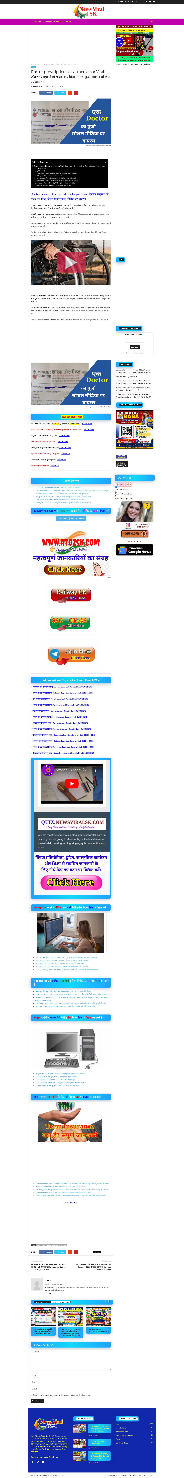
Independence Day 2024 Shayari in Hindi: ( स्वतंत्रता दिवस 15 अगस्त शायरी (63, 497)
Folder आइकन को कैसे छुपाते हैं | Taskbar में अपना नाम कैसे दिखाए (57, 1086)
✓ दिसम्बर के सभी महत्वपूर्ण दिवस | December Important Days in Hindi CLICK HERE (62, 753)
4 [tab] (137, 541)
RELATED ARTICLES (42, 1302)
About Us (133, 1475)
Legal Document (111, 1475)
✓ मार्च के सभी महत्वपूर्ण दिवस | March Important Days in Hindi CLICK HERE (59, 699)
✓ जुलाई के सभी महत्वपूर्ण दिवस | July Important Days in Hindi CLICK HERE (59, 723)
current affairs (121, 1428)
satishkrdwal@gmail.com (49, 1457)
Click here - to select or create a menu (52, 22)
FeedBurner (139, 353)
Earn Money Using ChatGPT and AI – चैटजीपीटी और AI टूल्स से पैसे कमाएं (62, 960)
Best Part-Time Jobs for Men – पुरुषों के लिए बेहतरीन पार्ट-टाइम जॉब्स (60, 963)
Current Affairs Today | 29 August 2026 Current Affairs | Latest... (100, 1456)
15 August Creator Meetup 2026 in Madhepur (99, 1330)
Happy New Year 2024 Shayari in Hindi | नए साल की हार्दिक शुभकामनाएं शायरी (63, 503)
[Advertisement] (70, 43)
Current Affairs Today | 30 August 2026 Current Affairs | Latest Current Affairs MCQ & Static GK (133, 371)
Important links (42, 168)
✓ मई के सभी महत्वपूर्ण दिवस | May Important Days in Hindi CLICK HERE (58, 711)
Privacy (151, 1475)
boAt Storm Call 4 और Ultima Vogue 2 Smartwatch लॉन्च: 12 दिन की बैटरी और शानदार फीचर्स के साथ (71, 994)
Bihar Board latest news (124, 1435)
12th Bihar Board (122, 1443)
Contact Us (123, 1475)
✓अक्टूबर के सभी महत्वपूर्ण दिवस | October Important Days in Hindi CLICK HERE (62, 741)
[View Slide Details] (134, 520)
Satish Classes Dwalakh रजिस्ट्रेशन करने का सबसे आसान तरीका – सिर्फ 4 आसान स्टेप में (43, 1331)
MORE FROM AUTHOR (61, 1302)
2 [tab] (131, 541)
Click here (66, 454)
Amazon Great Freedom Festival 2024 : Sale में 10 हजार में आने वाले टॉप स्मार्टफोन (65, 1006)
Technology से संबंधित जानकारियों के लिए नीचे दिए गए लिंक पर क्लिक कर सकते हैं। (57, 180)
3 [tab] (134, 541)
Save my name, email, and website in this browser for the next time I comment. (62, 1395)
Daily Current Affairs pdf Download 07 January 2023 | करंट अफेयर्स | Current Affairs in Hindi (93, 1267)
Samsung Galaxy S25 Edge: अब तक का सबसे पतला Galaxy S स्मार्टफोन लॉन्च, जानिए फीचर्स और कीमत (71, 1003)
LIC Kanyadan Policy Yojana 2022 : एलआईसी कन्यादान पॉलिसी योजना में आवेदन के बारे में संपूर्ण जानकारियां (72, 1190)
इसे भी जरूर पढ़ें (41, 171)
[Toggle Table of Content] (103, 163)
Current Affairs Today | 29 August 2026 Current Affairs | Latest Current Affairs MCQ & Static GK (133, 382)
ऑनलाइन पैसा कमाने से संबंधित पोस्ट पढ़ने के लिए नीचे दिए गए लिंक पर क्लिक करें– (56, 178)
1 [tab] (129, 541)
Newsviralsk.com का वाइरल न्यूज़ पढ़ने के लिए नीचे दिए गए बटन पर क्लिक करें (56, 173)
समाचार (38, 64)
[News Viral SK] (92, 11)
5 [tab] (140, 541)
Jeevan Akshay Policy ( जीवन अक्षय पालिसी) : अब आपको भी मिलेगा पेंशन (60, 1187)
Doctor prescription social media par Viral (51, 1245)
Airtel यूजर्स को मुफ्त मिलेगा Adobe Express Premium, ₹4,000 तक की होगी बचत (63, 991)
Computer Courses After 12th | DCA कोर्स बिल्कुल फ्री (55, 1080)
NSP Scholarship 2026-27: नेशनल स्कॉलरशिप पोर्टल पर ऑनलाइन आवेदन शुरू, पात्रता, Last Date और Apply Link (71, 1332)
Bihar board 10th (122, 1432)
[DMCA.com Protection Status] (134, 464)
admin (35, 86)
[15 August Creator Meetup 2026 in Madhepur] (98, 1316)
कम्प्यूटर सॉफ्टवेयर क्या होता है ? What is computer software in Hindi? (60, 1074)
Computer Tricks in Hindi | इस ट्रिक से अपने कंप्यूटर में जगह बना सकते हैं (61, 1083)
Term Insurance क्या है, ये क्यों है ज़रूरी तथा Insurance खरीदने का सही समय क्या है (63, 1193)
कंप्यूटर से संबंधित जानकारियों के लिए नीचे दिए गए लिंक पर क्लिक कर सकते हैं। (56, 183)
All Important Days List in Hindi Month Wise (50, 176)
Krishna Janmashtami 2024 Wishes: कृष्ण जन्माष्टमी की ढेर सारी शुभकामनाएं (62, 494)
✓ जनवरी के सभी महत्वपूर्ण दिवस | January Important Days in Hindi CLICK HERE (61, 687)
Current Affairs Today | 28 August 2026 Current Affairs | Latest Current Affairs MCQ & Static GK (133, 395)
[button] (152, 22)
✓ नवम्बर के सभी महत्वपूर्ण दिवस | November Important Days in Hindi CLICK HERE (62, 747)
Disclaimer (142, 1475)
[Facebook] (146, 2)
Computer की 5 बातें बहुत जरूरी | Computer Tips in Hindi (56, 1077)
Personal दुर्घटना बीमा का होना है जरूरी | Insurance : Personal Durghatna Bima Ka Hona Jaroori (71, 1196)
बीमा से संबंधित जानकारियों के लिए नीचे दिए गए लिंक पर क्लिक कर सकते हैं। (55, 185)
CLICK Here (87, 424)
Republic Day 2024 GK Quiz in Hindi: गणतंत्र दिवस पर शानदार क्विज (60, 500)
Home (32, 64)
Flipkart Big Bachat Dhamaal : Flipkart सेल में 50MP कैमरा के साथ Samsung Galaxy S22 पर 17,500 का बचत (48, 1267)
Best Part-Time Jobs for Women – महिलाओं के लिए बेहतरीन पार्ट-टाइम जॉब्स (62, 966)
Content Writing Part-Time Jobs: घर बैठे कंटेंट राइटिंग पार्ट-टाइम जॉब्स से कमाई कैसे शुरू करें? (67, 969)
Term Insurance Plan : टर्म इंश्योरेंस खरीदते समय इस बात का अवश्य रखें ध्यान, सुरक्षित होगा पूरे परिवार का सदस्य (72, 1184)
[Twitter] (150, 2)
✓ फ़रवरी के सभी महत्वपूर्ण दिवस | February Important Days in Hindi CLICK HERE (62, 693)
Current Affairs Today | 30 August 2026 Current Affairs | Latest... (100, 1428)
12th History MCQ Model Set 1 (127, 377)
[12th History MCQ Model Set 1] (79, 1443)
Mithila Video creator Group (95, 1325)
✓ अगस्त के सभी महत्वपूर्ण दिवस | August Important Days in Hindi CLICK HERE (61, 729)
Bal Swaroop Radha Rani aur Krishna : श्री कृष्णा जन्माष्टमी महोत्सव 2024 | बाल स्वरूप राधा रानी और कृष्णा (72, 491)
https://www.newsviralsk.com (54, 1284)
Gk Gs (118, 1439)
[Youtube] (154, 2)
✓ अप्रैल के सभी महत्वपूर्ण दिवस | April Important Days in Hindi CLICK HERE (60, 705)
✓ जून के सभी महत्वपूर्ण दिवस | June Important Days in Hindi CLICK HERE (59, 717)
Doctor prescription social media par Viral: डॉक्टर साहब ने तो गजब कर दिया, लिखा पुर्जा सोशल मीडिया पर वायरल (70, 166)
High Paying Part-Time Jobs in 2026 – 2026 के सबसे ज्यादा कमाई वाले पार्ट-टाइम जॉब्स (66, 957)
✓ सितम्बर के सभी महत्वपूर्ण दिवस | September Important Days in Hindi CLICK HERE (63, 735)
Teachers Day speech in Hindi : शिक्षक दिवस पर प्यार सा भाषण (58, 488)
